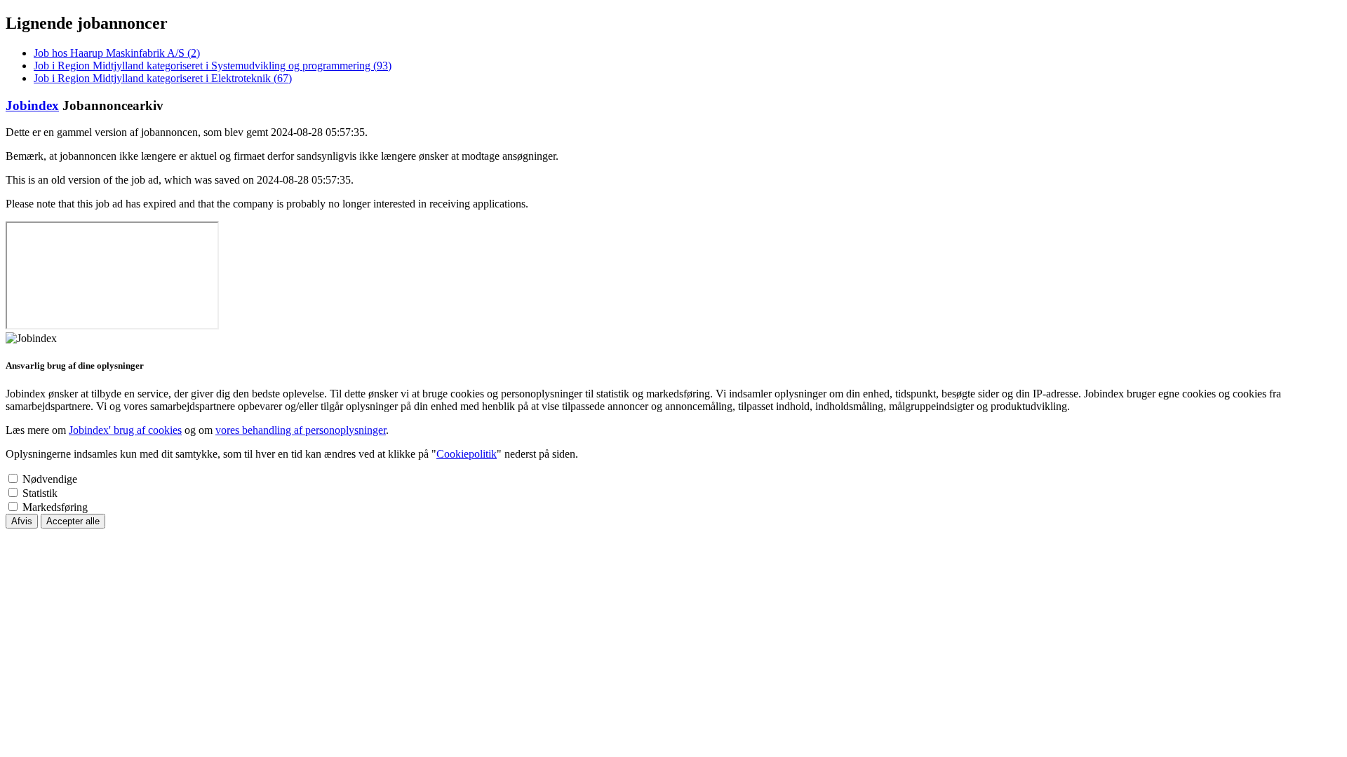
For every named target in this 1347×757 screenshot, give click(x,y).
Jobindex (32, 105)
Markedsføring (55, 507)
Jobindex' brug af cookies (125, 430)
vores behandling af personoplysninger (300, 430)
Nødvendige (49, 479)
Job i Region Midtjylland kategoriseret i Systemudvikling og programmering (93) (212, 65)
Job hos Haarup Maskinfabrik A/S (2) (117, 53)
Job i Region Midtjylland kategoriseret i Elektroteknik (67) (163, 78)
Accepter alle (73, 521)
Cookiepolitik (466, 454)
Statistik (40, 493)
